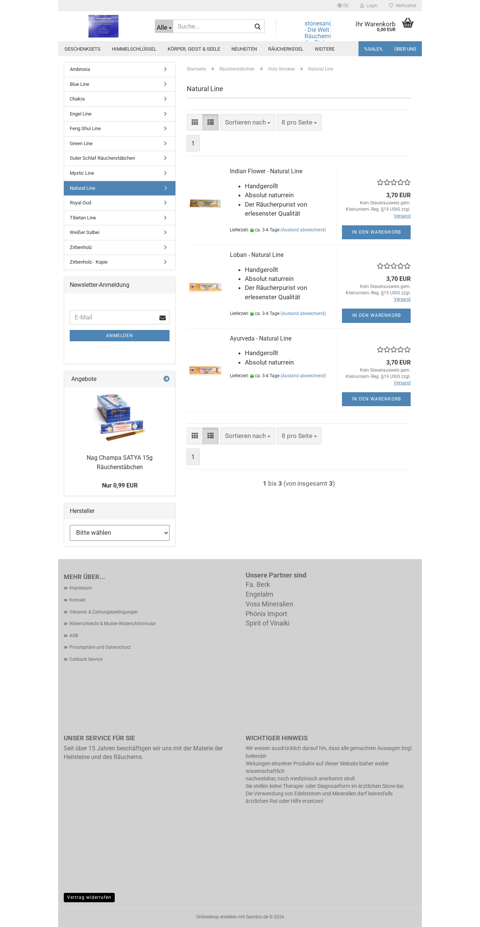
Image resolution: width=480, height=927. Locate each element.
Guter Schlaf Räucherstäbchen (102, 158)
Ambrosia (80, 69)
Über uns (405, 49)
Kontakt (77, 600)
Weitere (324, 49)
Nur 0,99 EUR (120, 485)
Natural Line (82, 188)
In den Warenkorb (376, 232)
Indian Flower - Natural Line (266, 171)
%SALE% (373, 49)
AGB (73, 635)
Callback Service (85, 659)
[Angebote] (167, 379)
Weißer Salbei (84, 232)
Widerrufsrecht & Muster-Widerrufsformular (112, 623)
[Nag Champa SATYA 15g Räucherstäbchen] (120, 417)
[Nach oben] (459, 916)
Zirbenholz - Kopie (89, 262)
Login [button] (371, 5)
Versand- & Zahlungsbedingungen (103, 612)
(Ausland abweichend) (303, 229)
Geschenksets (82, 49)
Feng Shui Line (85, 128)
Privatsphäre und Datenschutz (100, 647)
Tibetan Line (83, 217)
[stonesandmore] (104, 26)
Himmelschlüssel (134, 49)
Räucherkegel (285, 49)
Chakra (77, 99)
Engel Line (81, 114)
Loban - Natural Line (257, 254)
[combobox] (247, 122)
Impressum (80, 588)
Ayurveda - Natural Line (260, 338)
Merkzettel (404, 5)
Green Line (81, 143)
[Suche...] (257, 26)
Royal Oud (80, 203)
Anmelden (119, 335)
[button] (343, 5)
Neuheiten (244, 49)
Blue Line (79, 84)
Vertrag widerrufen (89, 897)
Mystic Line (82, 173)
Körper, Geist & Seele (194, 49)
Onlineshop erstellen (216, 917)
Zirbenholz (81, 247)
